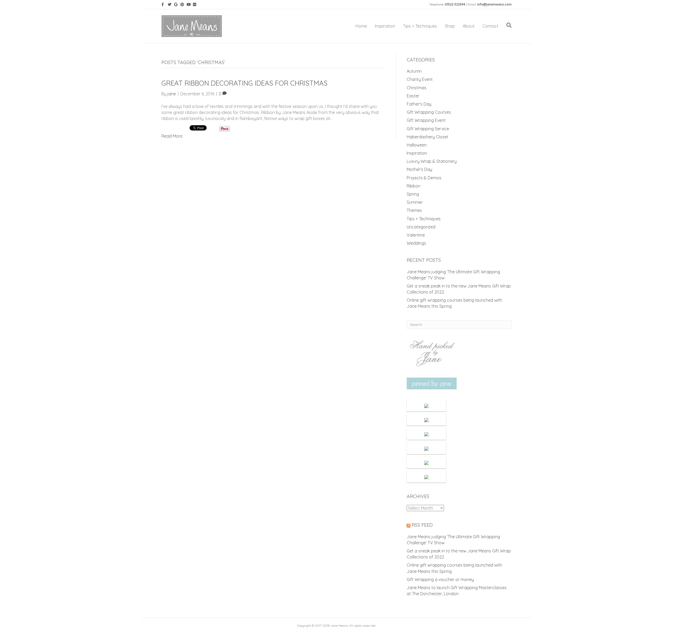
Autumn (414, 71)
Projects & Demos (424, 177)
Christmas (416, 87)
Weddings (416, 243)
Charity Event (420, 79)
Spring (413, 194)
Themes (414, 210)
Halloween (417, 145)
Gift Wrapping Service (428, 128)
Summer (415, 202)
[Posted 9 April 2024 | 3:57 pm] (426, 462)
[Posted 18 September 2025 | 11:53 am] (426, 448)
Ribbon (413, 186)
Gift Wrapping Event (426, 120)
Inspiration (385, 26)
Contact (490, 26)
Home (361, 26)
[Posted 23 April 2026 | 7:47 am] (426, 405)
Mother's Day (419, 169)
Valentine (416, 235)
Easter (413, 95)
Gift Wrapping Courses (429, 112)
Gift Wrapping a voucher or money (440, 579)
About (469, 26)
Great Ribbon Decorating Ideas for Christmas (244, 83)
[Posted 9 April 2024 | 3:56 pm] (426, 477)
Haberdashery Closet (427, 136)
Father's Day (419, 104)
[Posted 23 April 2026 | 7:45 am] (426, 420)
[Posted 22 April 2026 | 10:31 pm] (426, 434)
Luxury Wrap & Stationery (432, 161)
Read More (171, 136)
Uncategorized (421, 226)
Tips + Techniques (420, 26)
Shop (450, 26)
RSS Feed (422, 525)
